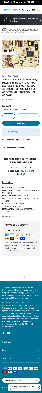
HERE (24, 170)
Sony (4, 76)
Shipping (5, 109)
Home (4, 28)
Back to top (21, 277)
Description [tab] (7, 182)
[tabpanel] (21, 202)
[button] (33, 9)
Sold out (28, 116)
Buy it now (21, 123)
